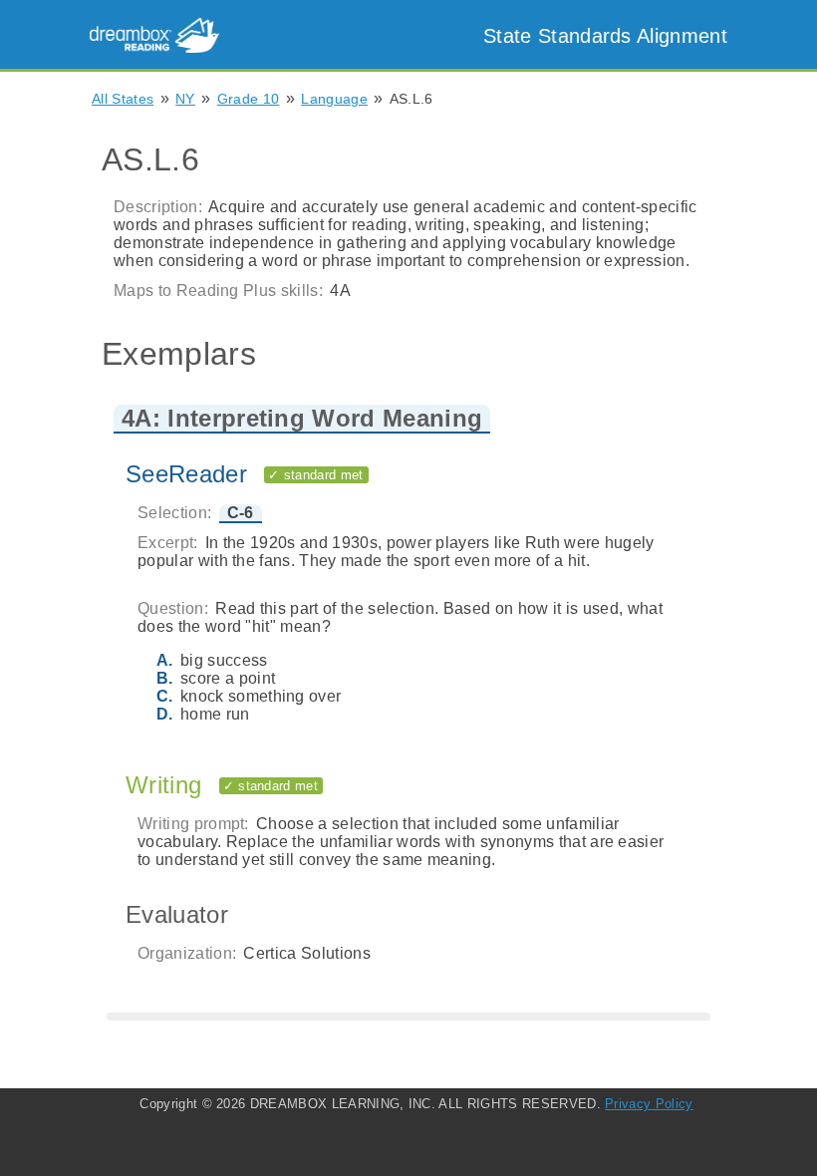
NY (185, 99)
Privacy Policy (648, 1103)
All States (122, 99)
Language (334, 99)
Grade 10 (248, 99)
